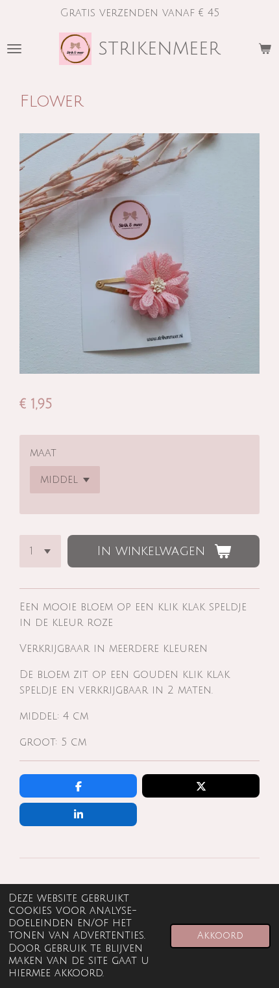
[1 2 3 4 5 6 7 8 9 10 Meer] (40, 551)
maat (43, 453)
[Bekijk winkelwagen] (264, 49)
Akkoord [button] (220, 936)
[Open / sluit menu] (14, 49)
